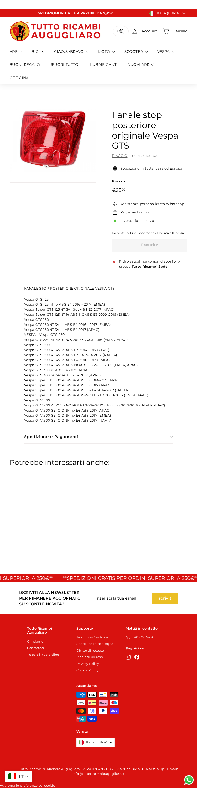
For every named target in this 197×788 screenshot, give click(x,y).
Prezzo (118, 181)
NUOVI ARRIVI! (142, 64)
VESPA (164, 51)
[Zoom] (53, 139)
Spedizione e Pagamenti (51, 436)
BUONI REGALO (25, 64)
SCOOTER (134, 51)
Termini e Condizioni (93, 637)
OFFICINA (19, 77)
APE (14, 51)
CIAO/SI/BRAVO (69, 51)
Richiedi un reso (89, 657)
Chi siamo (35, 641)
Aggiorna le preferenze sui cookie (27, 785)
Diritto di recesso (90, 650)
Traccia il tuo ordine (43, 654)
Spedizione (146, 233)
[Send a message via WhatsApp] (189, 780)
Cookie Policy (87, 670)
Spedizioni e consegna (95, 644)
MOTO (104, 51)
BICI (36, 51)
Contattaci (35, 648)
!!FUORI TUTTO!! (65, 64)
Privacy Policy (87, 664)
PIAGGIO (119, 155)
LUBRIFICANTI (104, 64)
